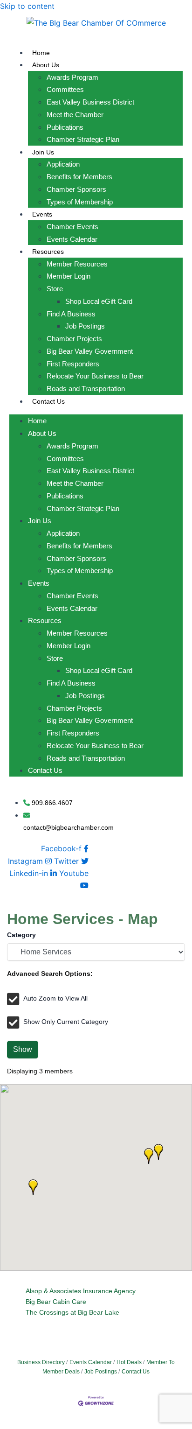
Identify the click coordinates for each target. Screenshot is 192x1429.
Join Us (43, 152)
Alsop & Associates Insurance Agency (81, 1291)
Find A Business (71, 314)
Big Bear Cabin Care (56, 1301)
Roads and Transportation (86, 388)
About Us (45, 65)
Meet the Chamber (75, 115)
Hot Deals (129, 1362)
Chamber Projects (74, 339)
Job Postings (85, 326)
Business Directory (41, 1362)
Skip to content (27, 6)
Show (22, 1049)
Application (63, 164)
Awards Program (72, 77)
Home (41, 52)
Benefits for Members (79, 177)
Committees (65, 89)
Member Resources (77, 264)
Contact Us (48, 401)
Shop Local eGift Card (98, 301)
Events (42, 214)
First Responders (73, 364)
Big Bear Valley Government (90, 351)
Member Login (68, 276)
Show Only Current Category (65, 1021)
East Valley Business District (90, 102)
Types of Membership (80, 202)
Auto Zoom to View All (55, 998)
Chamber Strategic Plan (83, 139)
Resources (48, 251)
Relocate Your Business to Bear (95, 376)
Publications (65, 127)
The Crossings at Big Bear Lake (72, 1312)
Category (21, 935)
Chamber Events (72, 227)
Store (55, 289)
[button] (33, 1187)
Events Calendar (72, 239)
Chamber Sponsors (76, 189)
